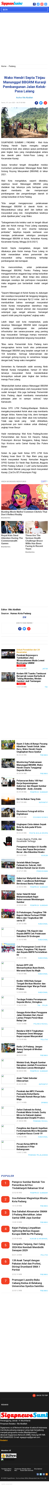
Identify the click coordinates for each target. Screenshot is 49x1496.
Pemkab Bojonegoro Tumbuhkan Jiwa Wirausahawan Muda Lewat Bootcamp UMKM (30, 659)
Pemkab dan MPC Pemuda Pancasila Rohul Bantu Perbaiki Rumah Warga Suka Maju (31, 1095)
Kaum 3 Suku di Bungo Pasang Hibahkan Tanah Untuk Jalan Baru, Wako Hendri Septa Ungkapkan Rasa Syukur (32, 748)
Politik (44, 1040)
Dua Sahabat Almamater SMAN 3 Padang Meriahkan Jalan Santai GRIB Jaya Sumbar (29, 1214)
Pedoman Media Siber (23, 1469)
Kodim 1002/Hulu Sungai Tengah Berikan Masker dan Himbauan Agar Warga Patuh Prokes (31, 985)
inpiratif (43, 802)
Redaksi (4, 1440)
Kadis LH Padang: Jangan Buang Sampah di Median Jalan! (29, 1049)
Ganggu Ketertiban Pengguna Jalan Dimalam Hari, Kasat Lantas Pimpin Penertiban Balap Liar (32, 1016)
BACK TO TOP (42, 1395)
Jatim (45, 669)
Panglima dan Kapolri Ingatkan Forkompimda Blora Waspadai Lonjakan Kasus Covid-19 (32, 1131)
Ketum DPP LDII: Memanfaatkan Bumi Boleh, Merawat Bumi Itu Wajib (31, 968)
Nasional (43, 924)
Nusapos (7, 1470)
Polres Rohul (41, 1024)
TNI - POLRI (42, 1005)
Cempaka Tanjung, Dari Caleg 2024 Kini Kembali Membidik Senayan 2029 (28, 1247)
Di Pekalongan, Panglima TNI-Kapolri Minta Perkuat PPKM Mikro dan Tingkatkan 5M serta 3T (32, 916)
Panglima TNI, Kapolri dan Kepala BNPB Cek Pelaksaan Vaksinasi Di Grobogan (31, 934)
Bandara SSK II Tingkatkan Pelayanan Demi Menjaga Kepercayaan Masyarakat (30, 1034)
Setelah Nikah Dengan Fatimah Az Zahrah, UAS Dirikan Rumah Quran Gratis (31, 865)
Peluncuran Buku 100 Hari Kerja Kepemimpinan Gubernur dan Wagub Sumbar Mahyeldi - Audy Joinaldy (31, 784)
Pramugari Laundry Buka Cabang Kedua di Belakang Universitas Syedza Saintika (28, 1283)
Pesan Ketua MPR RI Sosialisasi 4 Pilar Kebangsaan (27, 1147)
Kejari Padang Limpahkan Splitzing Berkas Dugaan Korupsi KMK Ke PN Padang (27, 1230)
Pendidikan (42, 871)
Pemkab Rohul (40, 1121)
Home (3, 66)
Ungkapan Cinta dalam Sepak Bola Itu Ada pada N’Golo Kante (31, 827)
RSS (47, 1474)
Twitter (41, 1474)
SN (6, 10)
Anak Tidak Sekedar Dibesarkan (27, 1079)
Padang (12, 66)
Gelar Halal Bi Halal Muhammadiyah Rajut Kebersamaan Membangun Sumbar (30, 898)
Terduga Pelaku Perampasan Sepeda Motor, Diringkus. (32, 1000)
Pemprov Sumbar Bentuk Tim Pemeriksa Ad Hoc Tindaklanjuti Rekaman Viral (28, 1185)
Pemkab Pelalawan (38, 1155)
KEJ (15, 1470)
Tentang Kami (6, 1469)
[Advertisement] (24, 39)
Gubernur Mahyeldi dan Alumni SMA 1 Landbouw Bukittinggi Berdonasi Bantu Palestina (32, 881)
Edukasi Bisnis (40, 817)
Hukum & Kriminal (39, 1239)
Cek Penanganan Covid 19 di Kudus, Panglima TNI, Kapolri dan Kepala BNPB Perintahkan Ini (32, 950)
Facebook (38, 1474)
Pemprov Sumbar (39, 792)
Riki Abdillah (28, 98)
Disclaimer (38, 1469)
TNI (46, 687)
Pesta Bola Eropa (38, 833)
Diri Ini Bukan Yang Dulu (28, 799)
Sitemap (44, 1474)
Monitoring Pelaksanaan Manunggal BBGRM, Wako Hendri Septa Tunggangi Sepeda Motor (30, 766)
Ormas (44, 1103)
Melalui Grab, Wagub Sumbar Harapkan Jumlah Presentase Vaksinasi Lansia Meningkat (32, 1065)
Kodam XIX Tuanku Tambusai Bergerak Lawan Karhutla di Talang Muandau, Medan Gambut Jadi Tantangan (31, 677)
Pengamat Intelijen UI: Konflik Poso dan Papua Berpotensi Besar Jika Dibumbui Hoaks (32, 849)
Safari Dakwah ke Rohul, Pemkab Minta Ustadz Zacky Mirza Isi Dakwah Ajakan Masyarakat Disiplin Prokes (31, 1113)
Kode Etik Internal (26, 1470)
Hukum (44, 855)
